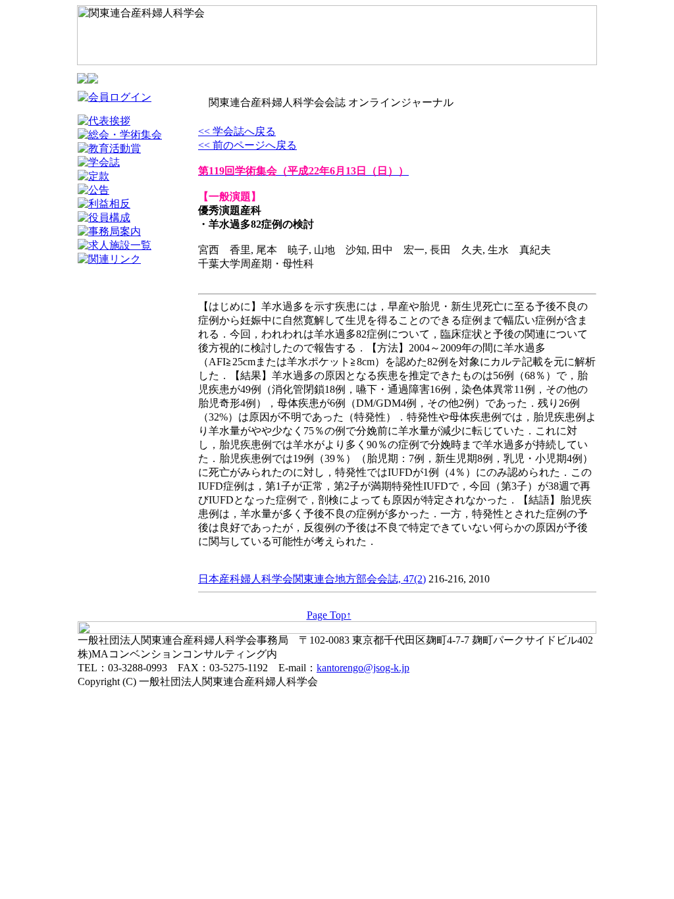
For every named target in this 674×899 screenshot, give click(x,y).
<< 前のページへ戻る (247, 145)
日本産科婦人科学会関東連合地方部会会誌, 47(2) (312, 578)
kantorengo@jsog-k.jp (363, 667)
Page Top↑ (329, 615)
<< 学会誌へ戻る (237, 131)
